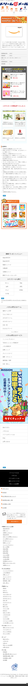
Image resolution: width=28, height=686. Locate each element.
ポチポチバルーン (7, 321)
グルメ (7, 290)
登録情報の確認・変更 (7, 500)
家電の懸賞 (5, 553)
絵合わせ (5, 610)
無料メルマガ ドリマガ (14, 481)
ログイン (14, 14)
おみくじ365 (14, 210)
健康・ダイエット (7, 356)
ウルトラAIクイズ (7, 314)
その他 (7, 293)
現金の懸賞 (5, 549)
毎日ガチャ (6, 218)
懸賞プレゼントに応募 (3, 10)
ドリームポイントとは (9, 434)
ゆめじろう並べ (6, 612)
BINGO (4, 588)
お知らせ (20, 9)
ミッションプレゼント (9, 339)
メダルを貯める (7, 10)
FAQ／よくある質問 (14, 483)
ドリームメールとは (14, 472)
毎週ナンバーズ (7, 264)
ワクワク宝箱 (6, 618)
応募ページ (5, 530)
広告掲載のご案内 (6, 504)
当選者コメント (7, 271)
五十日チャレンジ (7, 540)
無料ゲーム (5, 586)
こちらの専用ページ (21, 516)
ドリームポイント (7, 629)
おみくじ (5, 590)
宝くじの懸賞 (6, 546)
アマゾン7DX (6, 608)
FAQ (4, 438)
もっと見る (14, 331)
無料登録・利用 (7, 360)
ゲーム (12, 10)
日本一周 (5, 325)
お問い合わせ (6, 441)
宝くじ (7, 283)
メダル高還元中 (7, 346)
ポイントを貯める (7, 631)
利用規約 (4, 492)
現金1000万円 (6, 257)
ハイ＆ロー (5, 616)
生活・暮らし (6, 364)
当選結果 (5, 268)
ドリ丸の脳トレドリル (8, 622)
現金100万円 (5, 210)
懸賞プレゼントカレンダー (10, 275)
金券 (7, 286)
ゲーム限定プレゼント (8, 538)
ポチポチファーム (7, 318)
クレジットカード (7, 353)
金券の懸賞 (5, 551)
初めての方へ (25, 10)
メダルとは (6, 431)
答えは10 (5, 604)
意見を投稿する (14, 521)
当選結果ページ (11, 148)
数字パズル (5, 606)
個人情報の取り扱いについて (9, 496)
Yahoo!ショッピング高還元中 (10, 342)
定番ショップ (6, 349)
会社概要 (4, 507)
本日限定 (22, 210)
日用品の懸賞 (6, 557)
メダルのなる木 (6, 614)
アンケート (22, 218)
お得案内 (16, 10)
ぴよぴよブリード (7, 328)
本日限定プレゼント (7, 561)
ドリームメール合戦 (7, 620)
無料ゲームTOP (7, 310)
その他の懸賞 (6, 559)
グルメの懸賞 (6, 555)
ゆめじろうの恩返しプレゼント (10, 536)
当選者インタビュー (7, 532)
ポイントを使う (6, 633)
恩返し (14, 218)
